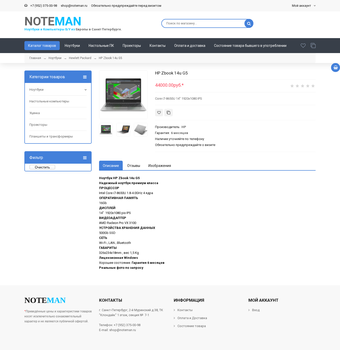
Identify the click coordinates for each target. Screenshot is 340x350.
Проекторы (38, 125)
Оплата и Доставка (192, 318)
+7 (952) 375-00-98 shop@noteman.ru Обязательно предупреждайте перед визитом (95, 5)
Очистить (42, 167)
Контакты (185, 310)
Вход (256, 310)
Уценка (34, 113)
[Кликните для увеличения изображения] (123, 94)
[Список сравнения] (313, 45)
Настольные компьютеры (49, 101)
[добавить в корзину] (335, 67)
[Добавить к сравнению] (168, 112)
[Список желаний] (303, 45)
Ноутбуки (36, 89)
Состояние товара (191, 326)
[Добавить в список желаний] (159, 112)
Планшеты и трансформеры (51, 136)
